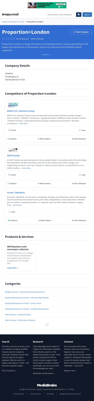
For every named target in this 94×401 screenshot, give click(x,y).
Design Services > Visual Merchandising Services (25, 292)
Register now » (70, 370)
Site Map (50, 394)
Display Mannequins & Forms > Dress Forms (23, 303)
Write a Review (37, 38)
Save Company (82, 32)
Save (83, 130)
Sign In (87, 14)
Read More (23, 123)
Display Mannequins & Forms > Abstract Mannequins (27, 297)
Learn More (12, 268)
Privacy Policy (18, 394)
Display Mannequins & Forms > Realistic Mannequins (27, 309)
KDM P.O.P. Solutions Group (21, 111)
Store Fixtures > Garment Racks (18, 314)
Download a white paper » (43, 373)
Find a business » (9, 370)
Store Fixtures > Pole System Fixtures (20, 320)
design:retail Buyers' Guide (13, 22)
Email (13, 130)
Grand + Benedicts (16, 192)
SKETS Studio (13, 155)
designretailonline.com (69, 394)
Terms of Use (35, 394)
